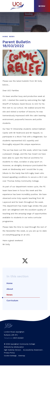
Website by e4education (14, 347)
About (10, 289)
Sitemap (21, 356)
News (12, 36)
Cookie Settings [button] (10, 356)
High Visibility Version (12, 350)
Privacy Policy (9, 353)
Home (5, 36)
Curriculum (12, 300)
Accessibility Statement (32, 350)
